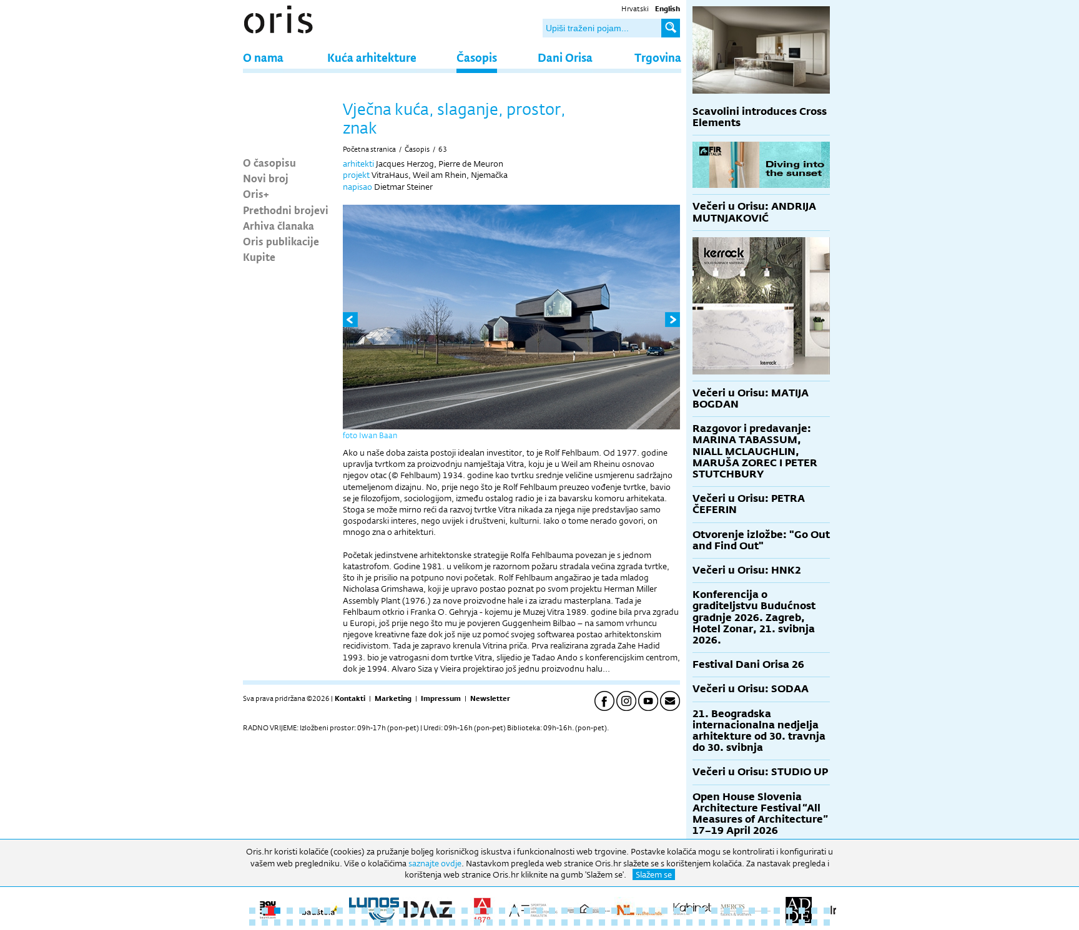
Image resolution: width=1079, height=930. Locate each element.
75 (589, 922)
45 (802, 911)
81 (664, 922)
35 (677, 911)
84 (702, 922)
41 (752, 911)
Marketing (393, 698)
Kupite (259, 256)
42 (764, 911)
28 (589, 911)
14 (414, 911)
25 (552, 911)
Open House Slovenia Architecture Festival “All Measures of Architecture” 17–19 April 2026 (760, 814)
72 (552, 922)
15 (427, 911)
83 (689, 922)
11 (377, 911)
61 (414, 922)
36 (689, 911)
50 (277, 922)
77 (614, 922)
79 (639, 922)
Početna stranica (369, 149)
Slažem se (654, 874)
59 (390, 922)
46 (814, 911)
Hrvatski (635, 9)
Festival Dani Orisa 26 (748, 664)
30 (614, 911)
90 (777, 922)
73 (564, 922)
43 (777, 911)
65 (464, 922)
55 (340, 922)
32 (639, 911)
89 (764, 922)
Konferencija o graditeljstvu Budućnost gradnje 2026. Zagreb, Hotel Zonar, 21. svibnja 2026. (753, 617)
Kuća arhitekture (371, 57)
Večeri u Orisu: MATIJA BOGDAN (750, 398)
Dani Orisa (565, 57)
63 (442, 149)
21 (502, 911)
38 (714, 911)
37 (702, 911)
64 (452, 922)
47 (827, 911)
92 (802, 922)
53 (315, 922)
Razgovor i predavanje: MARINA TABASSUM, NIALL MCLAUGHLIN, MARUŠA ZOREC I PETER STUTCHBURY (754, 451)
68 (502, 922)
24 (539, 911)
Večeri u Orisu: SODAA (750, 688)
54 (327, 922)
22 (514, 911)
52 (302, 922)
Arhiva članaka (278, 225)
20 (489, 911)
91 (789, 922)
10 (365, 911)
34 (664, 911)
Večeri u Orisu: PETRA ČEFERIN (748, 504)
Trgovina (657, 57)
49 (265, 922)
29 (602, 911)
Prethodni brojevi (285, 209)
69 (514, 922)
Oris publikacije (281, 240)
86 (727, 922)
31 (627, 911)
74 (577, 922)
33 (652, 911)
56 (352, 922)
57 (365, 922)
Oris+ (256, 193)
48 (252, 922)
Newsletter (490, 698)
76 (602, 922)
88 (752, 922)
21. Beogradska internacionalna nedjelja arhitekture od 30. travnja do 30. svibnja (758, 731)
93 (814, 922)
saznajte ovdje (434, 863)
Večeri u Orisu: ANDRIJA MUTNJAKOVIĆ (754, 212)
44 (789, 911)
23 (527, 911)
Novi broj (265, 177)
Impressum (441, 698)
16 (439, 911)
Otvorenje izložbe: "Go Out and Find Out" (761, 540)
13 (402, 911)
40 (739, 911)
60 (402, 922)
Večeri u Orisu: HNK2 (746, 570)
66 (477, 922)
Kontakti (350, 698)
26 (564, 911)
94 (827, 922)
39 (727, 911)
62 (427, 922)
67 (489, 922)
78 (627, 922)
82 (677, 922)
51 (290, 922)
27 (577, 911)
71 (539, 922)
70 (527, 922)
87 (739, 922)
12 (390, 911)
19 (477, 911)
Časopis (476, 57)
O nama (263, 57)
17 (452, 911)
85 (714, 922)
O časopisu (269, 162)
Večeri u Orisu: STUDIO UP (760, 771)
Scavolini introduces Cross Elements (759, 117)
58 (377, 922)
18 (464, 911)
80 (652, 922)
